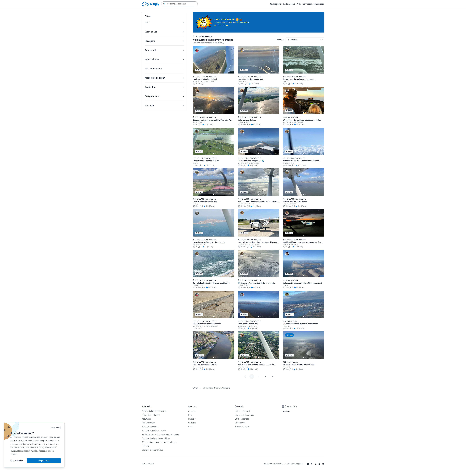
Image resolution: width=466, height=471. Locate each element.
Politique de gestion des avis (154, 430)
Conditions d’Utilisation (273, 464)
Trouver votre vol (242, 427)
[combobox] (179, 3)
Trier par (280, 40)
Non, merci (56, 427)
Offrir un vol (240, 423)
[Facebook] (308, 464)
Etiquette (145, 446)
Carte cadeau (289, 4)
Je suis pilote (275, 4)
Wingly (195, 388)
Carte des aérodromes (244, 415)
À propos (192, 411)
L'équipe (191, 419)
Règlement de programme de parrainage (159, 442)
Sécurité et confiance (150, 415)
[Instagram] (315, 464)
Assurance (146, 419)
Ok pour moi (43, 460)
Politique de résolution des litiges (156, 438)
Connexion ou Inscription (313, 4)
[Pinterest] (323, 464)
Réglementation (148, 423)
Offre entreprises (242, 419)
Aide (299, 4)
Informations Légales (294, 464)
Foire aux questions (150, 427)
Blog (190, 415)
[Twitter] (312, 464)
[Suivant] (272, 376)
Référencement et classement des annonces (160, 434)
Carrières (192, 423)
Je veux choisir (16, 460)
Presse (191, 427)
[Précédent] (245, 376)
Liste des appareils (243, 411)
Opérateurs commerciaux (152, 450)
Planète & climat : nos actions (154, 411)
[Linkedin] (319, 464)
